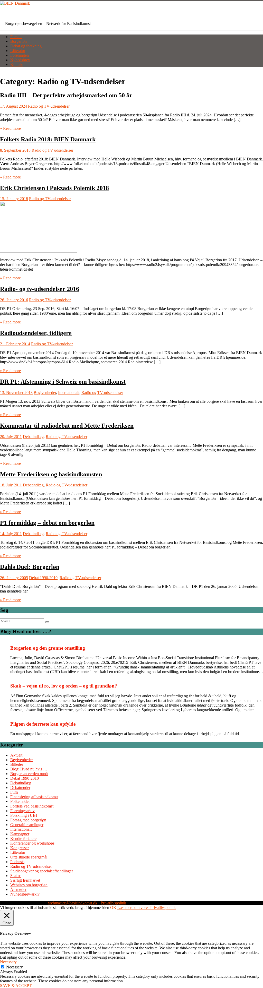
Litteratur (17, 50)
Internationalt (68, 392)
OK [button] (113, 907)
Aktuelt (16, 755)
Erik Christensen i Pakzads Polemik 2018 (54, 188)
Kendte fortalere (23, 838)
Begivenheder (45, 392)
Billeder (16, 764)
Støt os (15, 875)
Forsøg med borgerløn (28, 820)
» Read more (10, 128)
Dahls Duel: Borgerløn (29, 566)
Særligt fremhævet (25, 880)
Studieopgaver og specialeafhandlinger (41, 871)
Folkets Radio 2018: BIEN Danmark (48, 139)
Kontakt (16, 64)
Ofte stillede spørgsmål (28, 857)
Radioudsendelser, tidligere (36, 333)
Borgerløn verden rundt (29, 773)
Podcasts (17, 862)
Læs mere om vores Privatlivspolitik (146, 907)
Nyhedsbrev (20, 60)
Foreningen (19, 55)
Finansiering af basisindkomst (34, 797)
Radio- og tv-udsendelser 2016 (39, 289)
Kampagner (19, 834)
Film (14, 792)
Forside (16, 37)
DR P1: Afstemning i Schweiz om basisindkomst (63, 381)
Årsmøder (18, 889)
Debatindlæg (33, 436)
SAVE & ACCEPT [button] (16, 985)
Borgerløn (18, 41)
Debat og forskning (26, 46)
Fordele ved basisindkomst (31, 806)
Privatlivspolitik (113, 903)
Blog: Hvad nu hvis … (28, 769)
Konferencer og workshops (32, 843)
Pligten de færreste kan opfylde (43, 724)
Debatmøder (20, 787)
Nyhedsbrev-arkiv (25, 894)
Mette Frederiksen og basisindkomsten (51, 474)
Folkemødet (20, 801)
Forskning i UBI (23, 815)
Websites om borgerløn (29, 885)
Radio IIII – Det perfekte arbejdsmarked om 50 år (66, 95)
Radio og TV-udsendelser (49, 106)
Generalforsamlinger (26, 824)
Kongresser (19, 848)
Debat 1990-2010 (43, 577)
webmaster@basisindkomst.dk (72, 903)
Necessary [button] (8, 962)
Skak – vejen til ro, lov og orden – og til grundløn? (63, 686)
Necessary (14, 967)
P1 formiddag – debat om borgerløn (47, 522)
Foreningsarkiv (22, 811)
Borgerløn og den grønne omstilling (47, 648)
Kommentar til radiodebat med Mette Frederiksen (67, 425)
